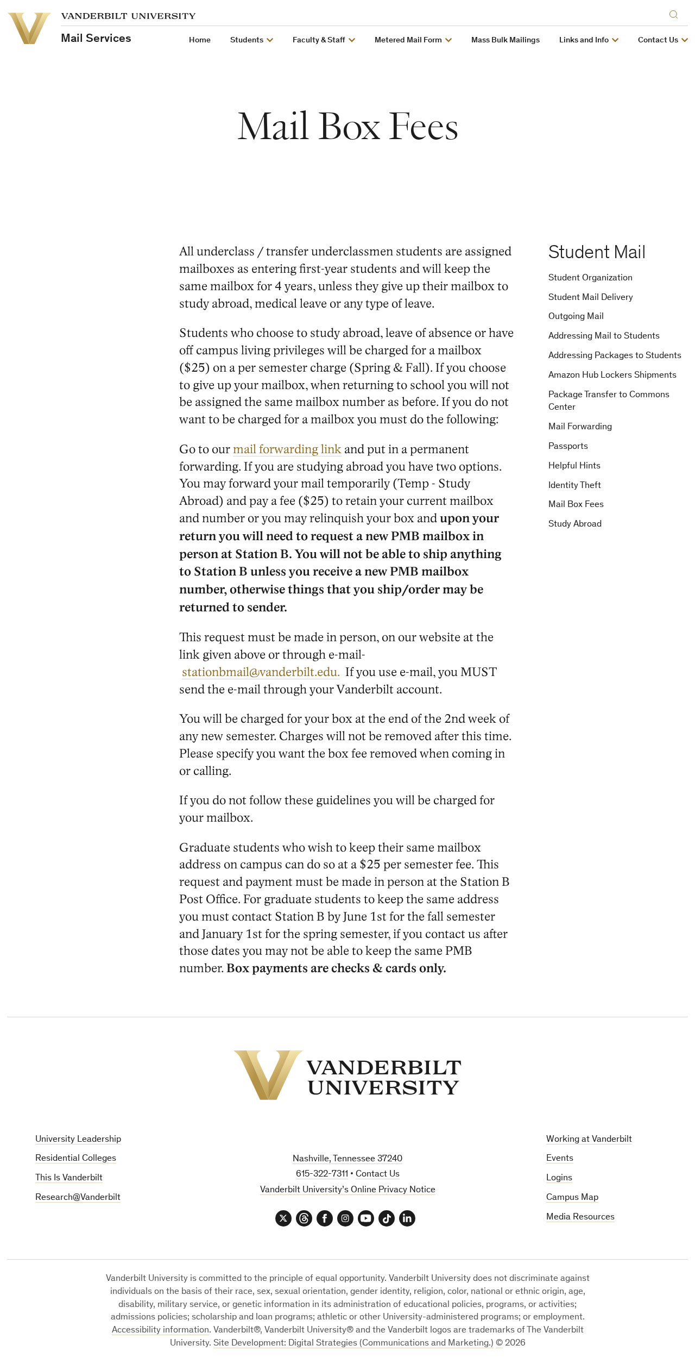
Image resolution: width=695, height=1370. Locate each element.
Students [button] (246, 40)
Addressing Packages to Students (614, 356)
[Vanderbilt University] (347, 1075)
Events (559, 1158)
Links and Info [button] (584, 40)
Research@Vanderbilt (78, 1198)
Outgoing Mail (576, 317)
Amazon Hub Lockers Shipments (612, 375)
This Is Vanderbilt (69, 1178)
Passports (568, 447)
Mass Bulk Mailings (505, 40)
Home (200, 40)
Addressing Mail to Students (604, 336)
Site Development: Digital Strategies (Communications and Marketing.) (353, 1343)
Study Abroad (575, 524)
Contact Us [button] (658, 40)
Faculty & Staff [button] (319, 40)
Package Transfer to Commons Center (608, 402)
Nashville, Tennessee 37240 (347, 1159)
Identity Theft (574, 486)
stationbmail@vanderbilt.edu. (261, 672)
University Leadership (78, 1139)
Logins (559, 1178)
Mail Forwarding (580, 427)
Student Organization (590, 278)
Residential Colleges (75, 1158)
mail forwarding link (287, 449)
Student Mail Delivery (590, 298)
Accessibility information (160, 1330)
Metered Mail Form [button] (408, 40)
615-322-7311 (322, 1174)
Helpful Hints (574, 466)
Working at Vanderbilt (589, 1139)
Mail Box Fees (576, 505)
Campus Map (572, 1198)
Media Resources (580, 1217)
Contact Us (378, 1174)
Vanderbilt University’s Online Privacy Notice (347, 1190)
